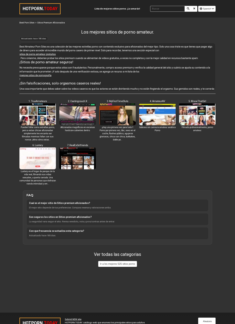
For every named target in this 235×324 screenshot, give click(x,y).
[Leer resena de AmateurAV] (157, 114)
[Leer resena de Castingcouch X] (77, 114)
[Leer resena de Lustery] (37, 158)
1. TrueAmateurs (38, 101)
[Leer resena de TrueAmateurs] (37, 114)
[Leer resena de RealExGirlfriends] (77, 158)
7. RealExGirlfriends (77, 145)
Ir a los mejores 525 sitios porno (117, 263)
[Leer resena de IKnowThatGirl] (197, 114)
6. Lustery (38, 145)
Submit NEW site (73, 319)
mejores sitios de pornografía (35, 75)
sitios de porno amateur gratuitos (38, 54)
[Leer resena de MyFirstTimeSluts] (117, 114)
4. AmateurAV (157, 101)
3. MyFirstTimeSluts (117, 101)
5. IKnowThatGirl (197, 101)
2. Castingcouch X (77, 101)
